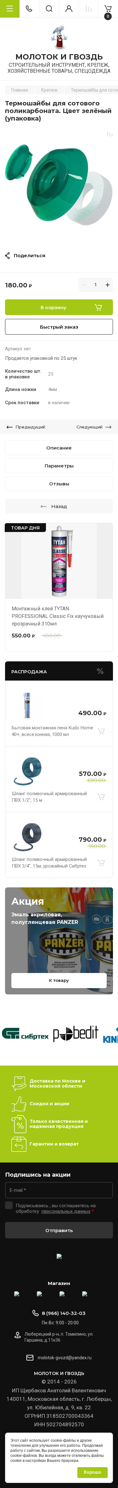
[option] (59, 185)
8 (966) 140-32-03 (64, 1313)
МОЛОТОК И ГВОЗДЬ (59, 57)
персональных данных (66, 1211)
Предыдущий (30, 426)
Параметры (59, 466)
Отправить (59, 1230)
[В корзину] (101, 731)
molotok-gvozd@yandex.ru (65, 1357)
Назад (59, 506)
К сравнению (110, 134)
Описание (59, 448)
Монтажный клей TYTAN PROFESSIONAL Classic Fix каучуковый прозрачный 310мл (58, 616)
